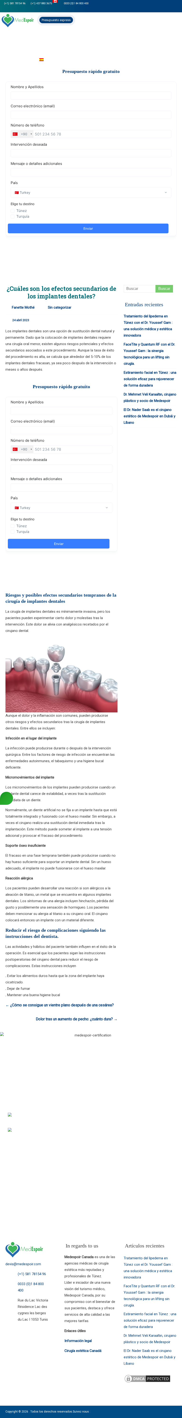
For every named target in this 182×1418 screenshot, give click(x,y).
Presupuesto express (56, 20)
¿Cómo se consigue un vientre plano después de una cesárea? (59, 1005)
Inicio (9, 39)
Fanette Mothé (23, 307)
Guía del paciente (17, 60)
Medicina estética (119, 39)
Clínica (146, 39)
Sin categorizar (59, 307)
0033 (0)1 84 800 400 (75, 3)
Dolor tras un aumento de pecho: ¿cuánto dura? (77, 1019)
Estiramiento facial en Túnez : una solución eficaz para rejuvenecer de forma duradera (150, 378)
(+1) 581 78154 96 (14, 3)
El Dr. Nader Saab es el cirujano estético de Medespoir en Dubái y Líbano (149, 416)
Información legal (78, 1341)
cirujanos (61, 39)
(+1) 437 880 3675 (42, 3)
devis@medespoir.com (23, 1264)
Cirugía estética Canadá (82, 1351)
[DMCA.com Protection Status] (147, 1377)
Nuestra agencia (33, 39)
